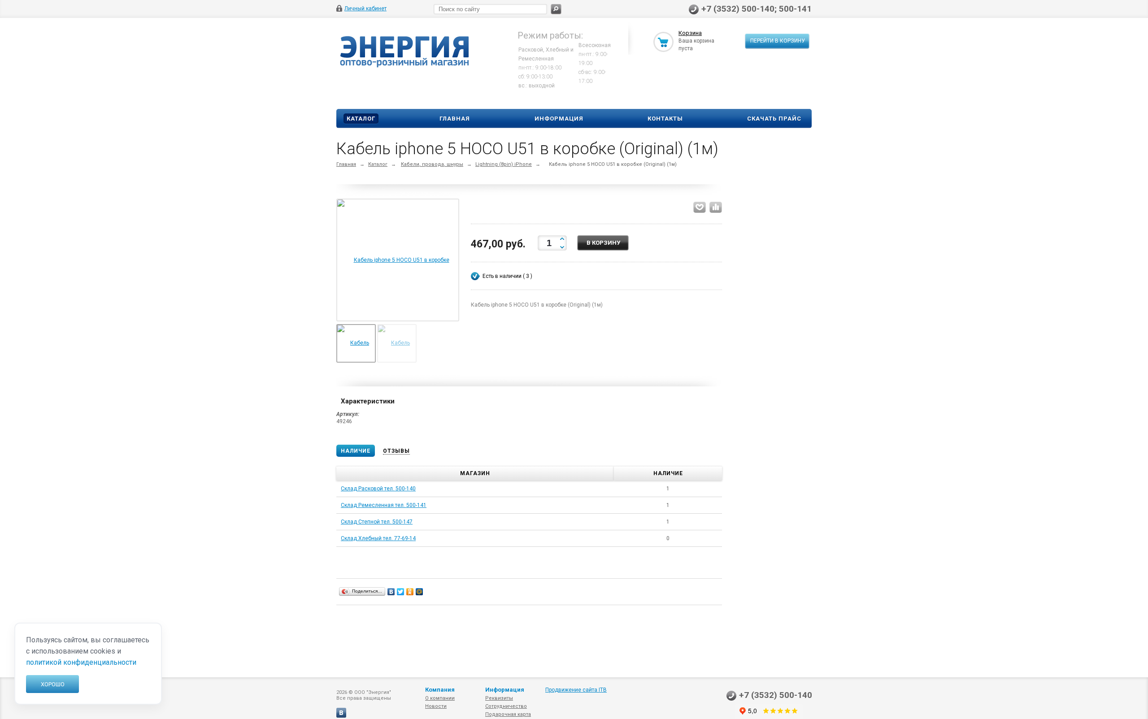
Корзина (690, 33)
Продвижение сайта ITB (576, 690)
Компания (440, 689)
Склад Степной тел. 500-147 (377, 522)
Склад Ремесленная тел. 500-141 (383, 505)
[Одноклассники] (410, 592)
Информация (559, 118)
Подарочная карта (508, 714)
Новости (436, 706)
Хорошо (53, 684)
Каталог (361, 118)
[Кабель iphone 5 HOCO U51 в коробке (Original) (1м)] (397, 320)
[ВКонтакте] (391, 592)
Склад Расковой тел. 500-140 (378, 488)
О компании (440, 698)
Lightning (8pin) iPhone (503, 164)
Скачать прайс (774, 118)
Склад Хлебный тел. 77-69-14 (378, 538)
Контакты (665, 118)
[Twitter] (400, 592)
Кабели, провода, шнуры (432, 164)
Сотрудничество (506, 706)
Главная (454, 118)
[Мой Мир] (419, 592)
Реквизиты (499, 698)
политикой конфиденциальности (81, 662)
